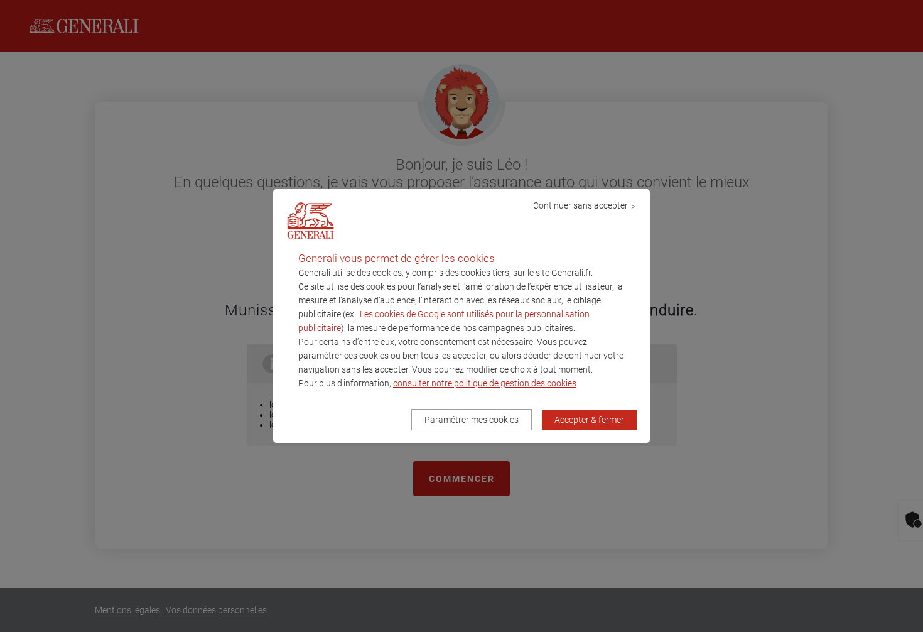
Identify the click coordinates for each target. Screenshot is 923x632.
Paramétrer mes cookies (471, 420)
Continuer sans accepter (580, 205)
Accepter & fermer (589, 420)
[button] (484, 383)
